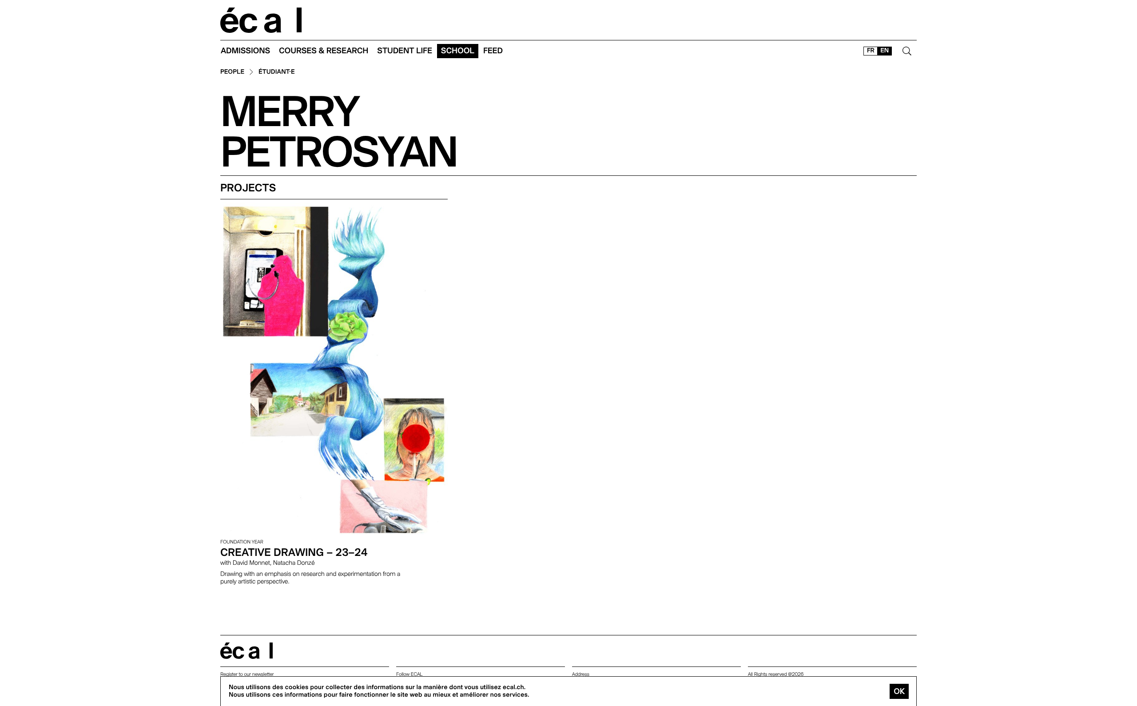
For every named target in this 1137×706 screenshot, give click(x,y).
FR (871, 50)
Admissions (245, 51)
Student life (404, 51)
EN (884, 50)
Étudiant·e (276, 72)
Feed (493, 51)
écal (246, 651)
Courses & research (323, 51)
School (457, 51)
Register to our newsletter (247, 674)
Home (261, 20)
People (232, 72)
